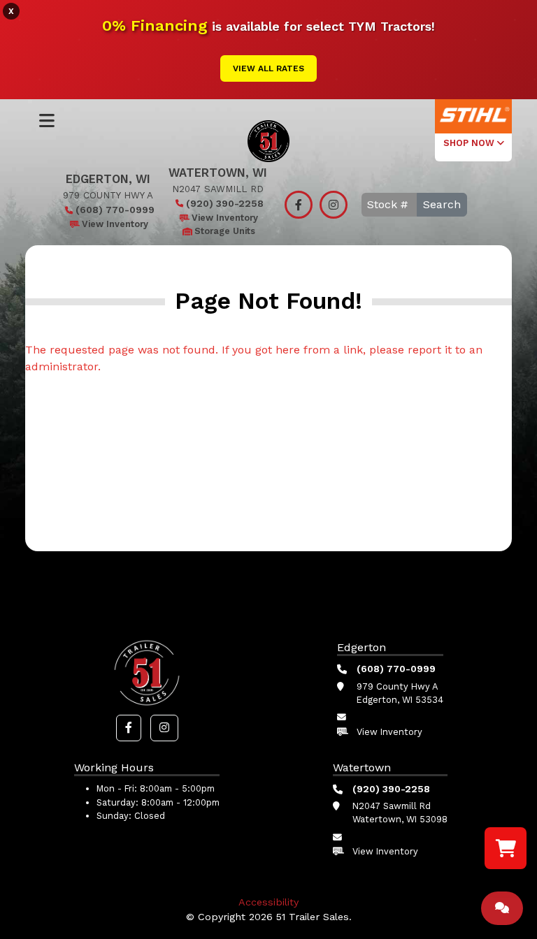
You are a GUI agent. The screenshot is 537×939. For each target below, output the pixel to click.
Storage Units (224, 231)
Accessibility (268, 902)
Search (442, 204)
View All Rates (268, 68)
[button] (128, 728)
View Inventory (115, 224)
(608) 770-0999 (115, 209)
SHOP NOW (470, 143)
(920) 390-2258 (225, 203)
